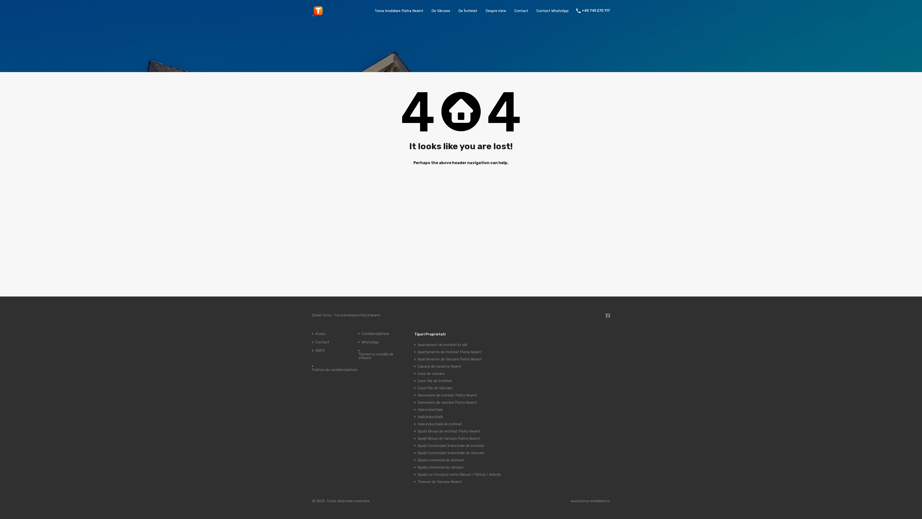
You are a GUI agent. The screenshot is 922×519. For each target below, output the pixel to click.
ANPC (320, 350)
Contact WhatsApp (552, 11)
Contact (521, 11)
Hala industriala (430, 410)
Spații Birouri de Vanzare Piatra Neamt (449, 438)
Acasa (320, 334)
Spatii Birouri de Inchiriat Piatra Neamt (449, 431)
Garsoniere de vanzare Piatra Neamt (447, 402)
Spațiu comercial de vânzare (440, 467)
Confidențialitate (375, 334)
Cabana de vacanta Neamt (439, 366)
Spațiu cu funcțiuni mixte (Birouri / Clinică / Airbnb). (459, 474)
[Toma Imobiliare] (318, 14)
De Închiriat (467, 11)
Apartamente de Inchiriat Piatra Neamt (450, 352)
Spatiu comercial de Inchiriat (441, 460)
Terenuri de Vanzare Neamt (440, 482)
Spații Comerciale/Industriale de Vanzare (451, 453)
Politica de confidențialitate (335, 370)
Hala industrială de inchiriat (440, 424)
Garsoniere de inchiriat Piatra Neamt (447, 395)
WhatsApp (370, 342)
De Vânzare (440, 11)
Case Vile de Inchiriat (435, 381)
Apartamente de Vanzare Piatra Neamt (450, 359)
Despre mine (495, 11)
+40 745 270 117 (596, 11)
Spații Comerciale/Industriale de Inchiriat (451, 446)
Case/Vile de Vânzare (435, 388)
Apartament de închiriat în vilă (442, 345)
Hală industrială (430, 417)
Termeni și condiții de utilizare (375, 356)
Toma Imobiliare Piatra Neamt (399, 11)
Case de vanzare (431, 373)
